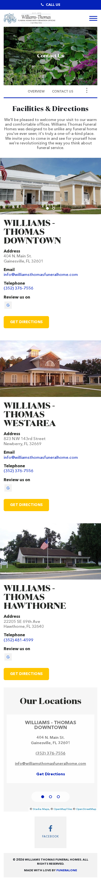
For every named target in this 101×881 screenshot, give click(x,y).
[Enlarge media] (50, 186)
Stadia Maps (41, 809)
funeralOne (66, 870)
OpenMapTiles (63, 809)
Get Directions (26, 322)
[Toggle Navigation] (87, 90)
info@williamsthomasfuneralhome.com (50, 764)
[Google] (8, 305)
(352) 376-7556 (50, 754)
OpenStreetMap (86, 809)
